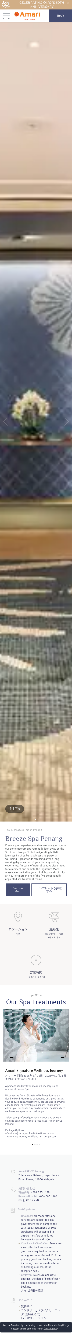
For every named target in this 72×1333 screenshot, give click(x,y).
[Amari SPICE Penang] (27, 15)
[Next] (62, 1057)
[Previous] (9, 1057)
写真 (17, 808)
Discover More (18, 890)
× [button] (68, 1326)
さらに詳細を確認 (32, 1290)
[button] (5, 422)
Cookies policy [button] (51, 1328)
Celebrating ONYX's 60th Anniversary (41, 5)
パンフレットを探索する (49, 890)
